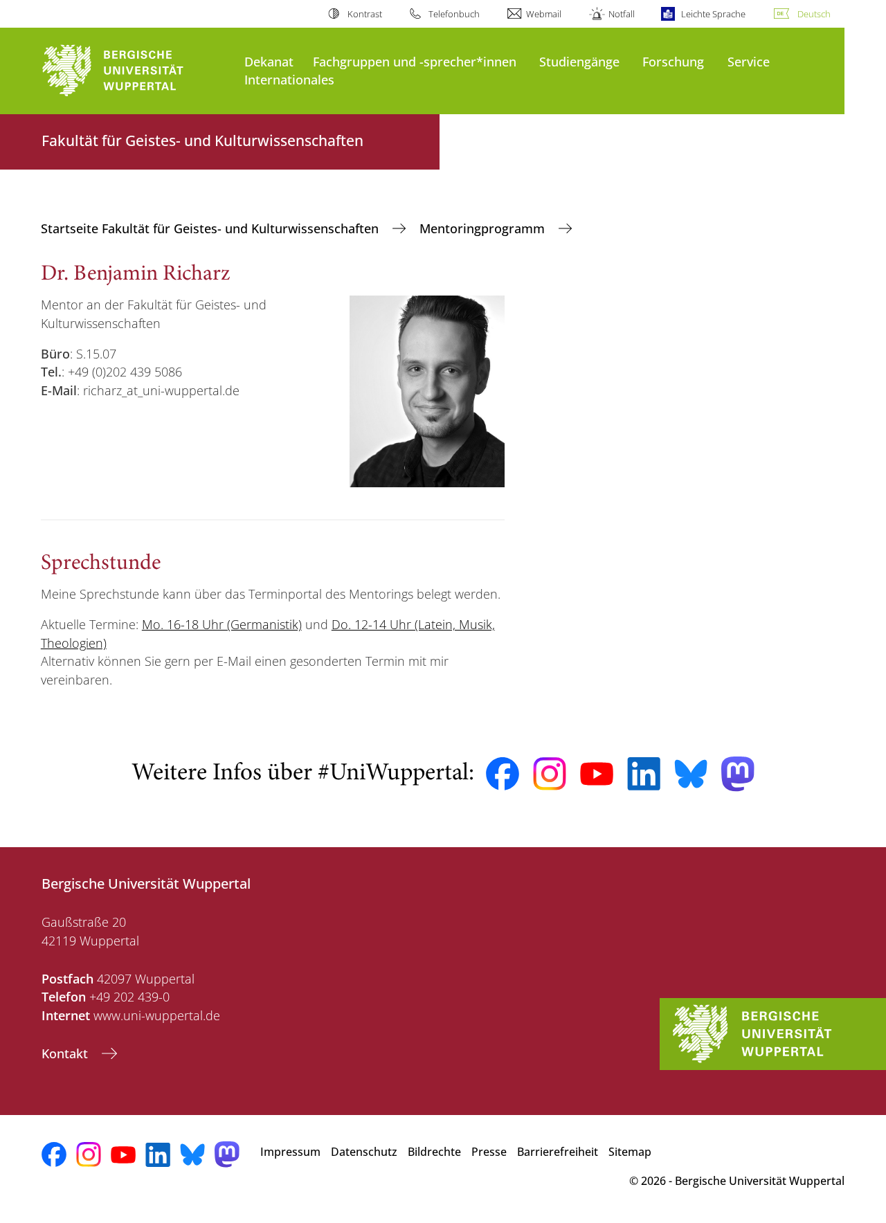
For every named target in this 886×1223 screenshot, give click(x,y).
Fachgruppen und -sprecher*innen (414, 61)
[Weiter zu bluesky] (690, 773)
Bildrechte (434, 1151)
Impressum (290, 1151)
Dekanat (268, 61)
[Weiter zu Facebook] (502, 773)
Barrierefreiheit (557, 1151)
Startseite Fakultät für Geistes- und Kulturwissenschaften (211, 228)
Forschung (673, 61)
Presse (489, 1151)
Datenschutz (364, 1151)
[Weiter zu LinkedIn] (643, 773)
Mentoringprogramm (483, 228)
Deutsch (814, 14)
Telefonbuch (454, 14)
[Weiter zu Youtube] (596, 774)
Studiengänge (579, 61)
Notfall (621, 14)
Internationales (289, 79)
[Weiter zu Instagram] (549, 773)
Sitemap (629, 1151)
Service (748, 61)
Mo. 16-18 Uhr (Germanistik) (222, 624)
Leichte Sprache (713, 14)
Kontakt (66, 1053)
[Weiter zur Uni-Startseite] (136, 70)
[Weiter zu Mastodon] (737, 774)
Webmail (543, 14)
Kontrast (364, 14)
